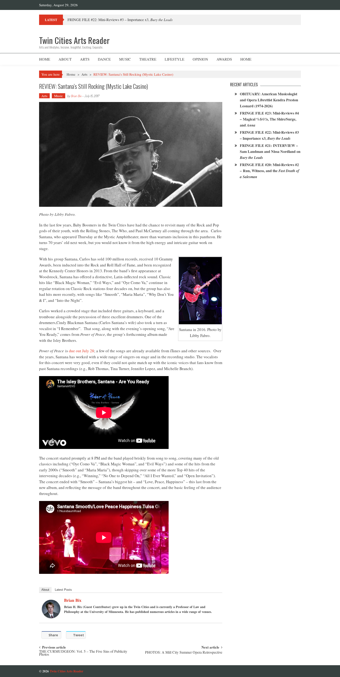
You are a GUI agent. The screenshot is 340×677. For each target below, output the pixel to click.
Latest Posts (63, 589)
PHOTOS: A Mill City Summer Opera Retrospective (183, 653)
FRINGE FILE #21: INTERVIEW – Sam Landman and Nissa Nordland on (270, 151)
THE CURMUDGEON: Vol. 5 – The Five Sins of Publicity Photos (83, 653)
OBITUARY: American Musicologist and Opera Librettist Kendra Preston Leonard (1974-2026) (269, 99)
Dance (104, 59)
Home (44, 59)
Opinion (200, 59)
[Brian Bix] (51, 609)
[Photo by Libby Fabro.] (200, 291)
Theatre (147, 59)
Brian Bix (76, 96)
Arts (85, 59)
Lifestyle (174, 59)
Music (125, 59)
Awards (224, 59)
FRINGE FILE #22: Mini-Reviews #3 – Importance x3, (120, 19)
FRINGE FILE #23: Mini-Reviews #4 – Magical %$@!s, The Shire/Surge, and (269, 119)
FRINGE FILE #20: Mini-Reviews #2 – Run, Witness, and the (269, 170)
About (65, 59)
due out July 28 (81, 350)
